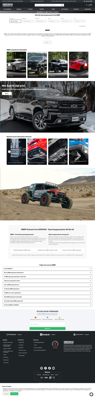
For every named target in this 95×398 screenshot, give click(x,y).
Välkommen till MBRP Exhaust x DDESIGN (47, 12)
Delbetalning (21, 342)
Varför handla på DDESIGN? (40, 350)
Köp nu (6, 93)
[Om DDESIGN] (55, 345)
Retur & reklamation (23, 352)
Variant (62, 18)
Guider (4, 354)
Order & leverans (22, 350)
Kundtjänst (21, 347)
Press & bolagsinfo (38, 347)
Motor (49, 18)
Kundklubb (21, 345)
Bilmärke (24, 18)
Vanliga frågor (22, 355)
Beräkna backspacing (8, 342)
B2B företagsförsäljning (39, 342)
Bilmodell (37, 18)
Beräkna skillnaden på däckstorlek (8, 352)
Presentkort (5, 357)
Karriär (35, 345)
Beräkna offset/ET (7, 348)
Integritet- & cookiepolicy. (16, 390)
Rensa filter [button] (82, 26)
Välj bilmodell (7, 9)
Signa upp (47, 328)
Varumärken (87, 9)
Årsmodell (11, 18)
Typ (74, 18)
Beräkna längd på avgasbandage (7, 345)
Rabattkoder (6, 359)
